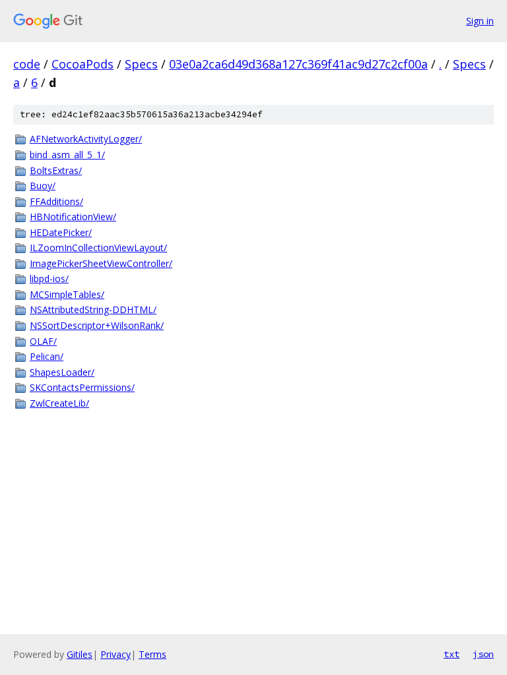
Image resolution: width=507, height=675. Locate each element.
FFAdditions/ (56, 201)
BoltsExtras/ (56, 170)
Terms (152, 654)
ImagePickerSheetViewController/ (101, 263)
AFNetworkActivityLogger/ (86, 138)
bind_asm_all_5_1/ (67, 154)
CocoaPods (82, 64)
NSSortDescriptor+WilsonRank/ (97, 325)
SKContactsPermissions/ (82, 387)
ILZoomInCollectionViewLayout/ (98, 247)
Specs (141, 64)
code (26, 64)
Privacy (115, 654)
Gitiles (79, 654)
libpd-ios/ (49, 278)
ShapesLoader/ (62, 372)
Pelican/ (46, 356)
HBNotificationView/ (73, 216)
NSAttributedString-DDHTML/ (93, 309)
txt (451, 654)
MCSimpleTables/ (67, 294)
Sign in (480, 21)
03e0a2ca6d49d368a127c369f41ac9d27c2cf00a (298, 64)
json (483, 654)
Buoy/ (42, 185)
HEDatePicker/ (61, 232)
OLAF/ (43, 341)
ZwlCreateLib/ (59, 403)
